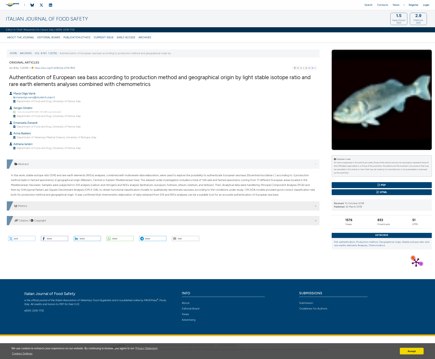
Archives (144, 37)
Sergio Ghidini (22, 108)
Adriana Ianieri (22, 144)
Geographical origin (390, 242)
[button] (21, 238)
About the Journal (20, 37)
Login (426, 4)
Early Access (126, 37)
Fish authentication (344, 242)
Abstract (23, 164)
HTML (383, 192)
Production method (367, 242)
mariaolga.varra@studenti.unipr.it (35, 97)
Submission (306, 303)
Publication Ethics (76, 37)
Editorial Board (48, 37)
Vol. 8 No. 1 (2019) (46, 53)
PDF (383, 185)
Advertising (188, 319)
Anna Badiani (22, 133)
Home (13, 53)
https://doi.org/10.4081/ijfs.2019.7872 (55, 68)
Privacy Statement (146, 348)
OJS (76, 304)
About (185, 303)
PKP (61, 304)
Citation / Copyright (32, 220)
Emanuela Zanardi (25, 122)
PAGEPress (150, 300)
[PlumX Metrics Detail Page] (416, 262)
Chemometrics (377, 245)
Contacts (382, 4)
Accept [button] (412, 351)
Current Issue (104, 37)
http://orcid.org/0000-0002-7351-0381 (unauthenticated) (39, 112)
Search (368, 4)
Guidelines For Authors (313, 308)
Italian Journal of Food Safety (47, 19)
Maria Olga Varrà (24, 93)
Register (413, 4)
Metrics (22, 206)
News (396, 4)
